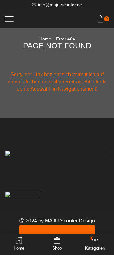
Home (45, 39)
